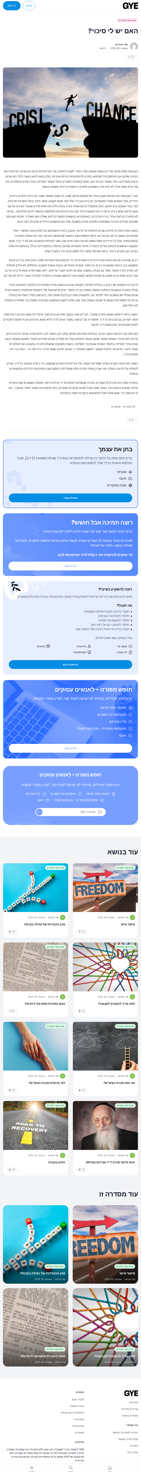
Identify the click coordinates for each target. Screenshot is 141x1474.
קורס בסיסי (78, 1426)
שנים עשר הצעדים (127, 20)
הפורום (134, 1446)
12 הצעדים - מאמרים (123, 406)
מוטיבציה (79, 1419)
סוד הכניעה (121, 44)
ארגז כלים (132, 1452)
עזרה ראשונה (77, 1406)
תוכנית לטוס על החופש (125, 1432)
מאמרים (79, 1432)
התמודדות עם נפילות (72, 1412)
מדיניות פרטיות (129, 1409)
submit (39, 812)
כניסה (29, 6)
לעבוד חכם (78, 1399)
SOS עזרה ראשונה (128, 1439)
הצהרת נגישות (130, 1415)
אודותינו (133, 1402)
